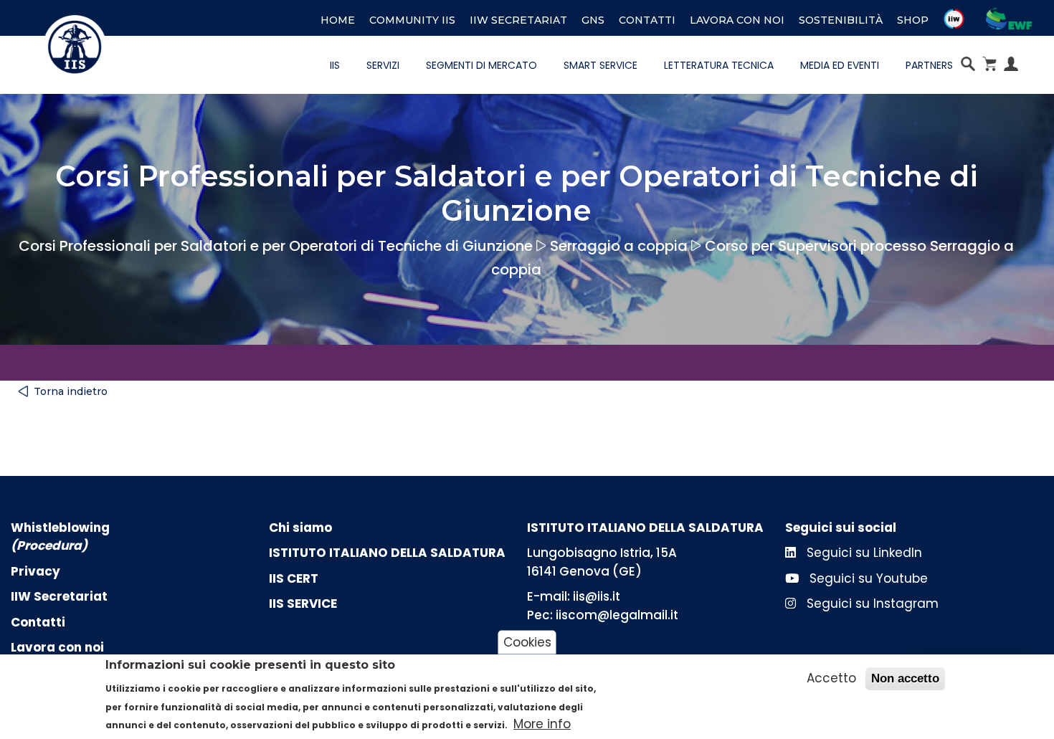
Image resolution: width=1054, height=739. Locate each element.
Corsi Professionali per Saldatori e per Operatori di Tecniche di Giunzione (276, 246)
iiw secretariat (518, 20)
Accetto (831, 678)
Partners (929, 65)
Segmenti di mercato (481, 65)
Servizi (382, 65)
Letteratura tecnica (719, 65)
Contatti (647, 20)
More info (542, 724)
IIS (335, 65)
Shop (913, 20)
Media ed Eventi (839, 65)
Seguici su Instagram (871, 603)
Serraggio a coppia (619, 246)
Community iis (412, 20)
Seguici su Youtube (867, 578)
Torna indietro (71, 391)
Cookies (527, 641)
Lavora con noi (737, 20)
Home (338, 20)
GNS (592, 20)
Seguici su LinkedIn (862, 552)
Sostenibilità (841, 20)
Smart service (600, 65)
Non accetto (905, 678)
